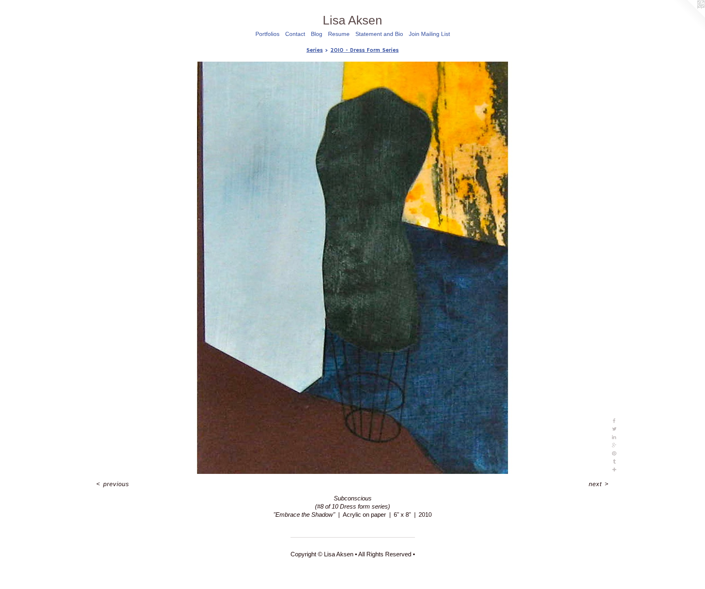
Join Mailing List (429, 34)
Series (314, 50)
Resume (339, 34)
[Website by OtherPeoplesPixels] (688, 16)
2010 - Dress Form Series (364, 50)
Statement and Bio (379, 34)
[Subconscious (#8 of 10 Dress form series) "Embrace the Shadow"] (352, 268)
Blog (316, 34)
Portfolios (267, 34)
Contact (295, 34)
